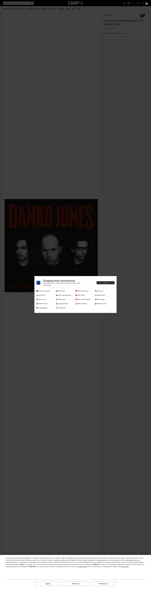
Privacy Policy (124, 566)
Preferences (103, 584)
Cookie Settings (82, 566)
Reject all (75, 584)
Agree (48, 584)
